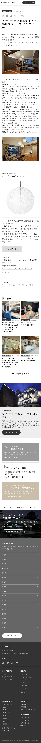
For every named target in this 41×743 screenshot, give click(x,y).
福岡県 (4, 614)
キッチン (24, 680)
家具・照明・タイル (8, 728)
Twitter (12, 663)
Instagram (3, 663)
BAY (4, 710)
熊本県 (4, 618)
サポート (23, 725)
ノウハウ (24, 688)
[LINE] (11, 16)
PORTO (5, 715)
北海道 (4, 555)
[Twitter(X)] (3, 16)
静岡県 (4, 577)
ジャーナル (13, 507)
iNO (4, 707)
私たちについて (7, 677)
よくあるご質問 (25, 717)
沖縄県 (4, 623)
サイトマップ (24, 720)
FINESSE (6, 724)
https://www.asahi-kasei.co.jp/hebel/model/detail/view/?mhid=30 (17, 269)
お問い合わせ (24, 723)
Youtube (17, 662)
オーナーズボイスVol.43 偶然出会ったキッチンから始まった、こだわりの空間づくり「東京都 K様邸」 (10, 327)
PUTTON (6, 721)
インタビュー (12, 285)
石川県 (4, 573)
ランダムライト (24, 285)
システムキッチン (8, 704)
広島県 (4, 605)
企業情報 (23, 704)
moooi (5, 285)
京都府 (4, 586)
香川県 (4, 609)
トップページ (5, 507)
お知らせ (23, 692)
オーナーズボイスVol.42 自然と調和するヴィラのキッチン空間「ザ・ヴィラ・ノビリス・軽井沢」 (10, 362)
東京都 (4, 564)
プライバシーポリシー (27, 709)
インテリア (25, 682)
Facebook (8, 663)
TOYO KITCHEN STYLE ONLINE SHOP (15, 653)
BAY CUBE (7, 713)
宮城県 (4, 559)
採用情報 (23, 707)
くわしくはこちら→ (12, 249)
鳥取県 (4, 596)
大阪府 (4, 591)
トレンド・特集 (27, 677)
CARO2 (5, 718)
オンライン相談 (7, 679)
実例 (31, 285)
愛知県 (4, 582)
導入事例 (19, 507)
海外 (3, 627)
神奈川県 (5, 568)
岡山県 (4, 600)
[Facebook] (7, 16)
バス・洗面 (5, 731)
